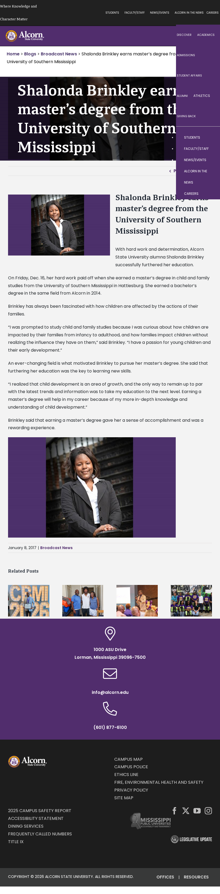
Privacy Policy (131, 790)
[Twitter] (185, 810)
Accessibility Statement (36, 818)
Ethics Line (126, 774)
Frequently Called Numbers (40, 834)
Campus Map (128, 759)
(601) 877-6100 (110, 727)
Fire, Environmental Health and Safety (158, 782)
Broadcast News (56, 547)
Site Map (123, 798)
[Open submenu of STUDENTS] (210, 137)
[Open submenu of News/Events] (210, 160)
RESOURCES (196, 877)
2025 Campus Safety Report (39, 811)
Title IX (16, 842)
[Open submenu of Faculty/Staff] (210, 148)
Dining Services (25, 826)
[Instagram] (208, 810)
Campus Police (131, 767)
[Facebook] (174, 810)
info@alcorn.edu (110, 692)
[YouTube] (197, 810)
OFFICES (165, 877)
